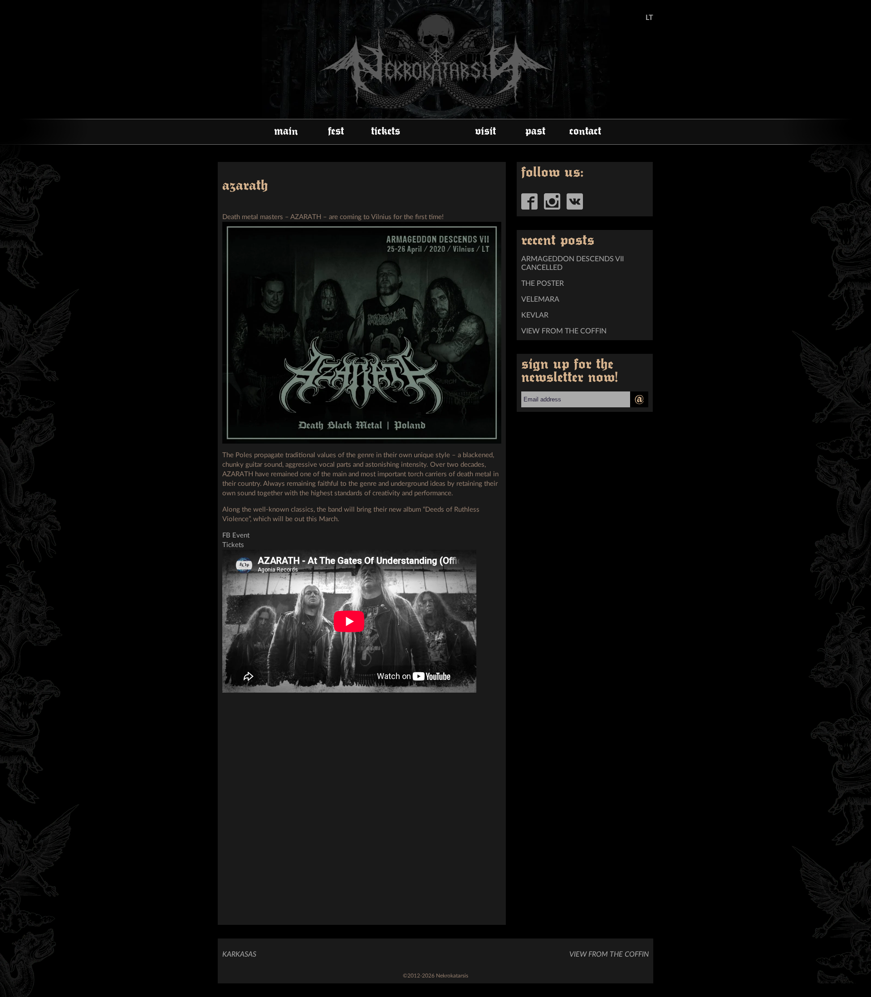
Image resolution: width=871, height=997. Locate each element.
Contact (585, 132)
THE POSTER (542, 283)
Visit (485, 132)
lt (649, 17)
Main (286, 132)
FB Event (236, 535)
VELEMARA (540, 299)
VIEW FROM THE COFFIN (564, 331)
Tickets (385, 132)
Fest (336, 132)
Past (535, 132)
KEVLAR (534, 315)
